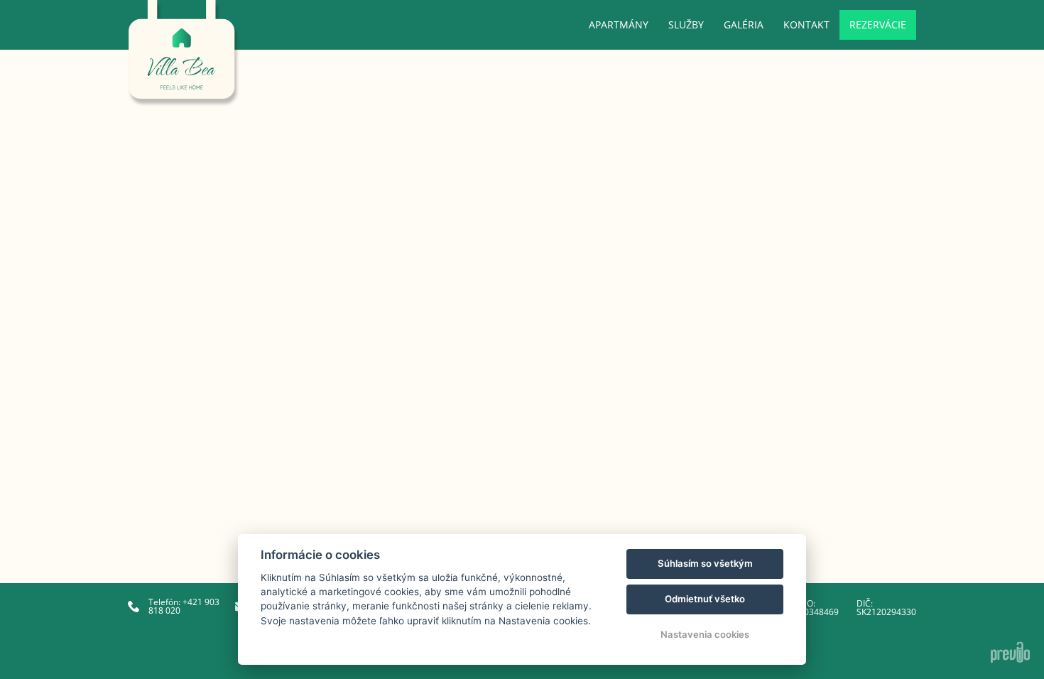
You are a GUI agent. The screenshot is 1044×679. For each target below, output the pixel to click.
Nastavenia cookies (704, 634)
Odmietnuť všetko (705, 598)
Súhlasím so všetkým (705, 563)
